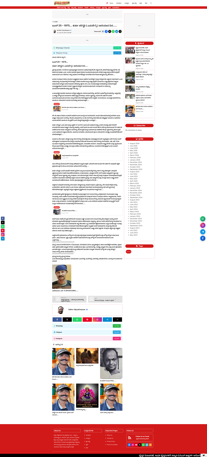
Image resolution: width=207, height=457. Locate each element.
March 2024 (134, 212)
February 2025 (135, 186)
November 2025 (136, 165)
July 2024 (133, 202)
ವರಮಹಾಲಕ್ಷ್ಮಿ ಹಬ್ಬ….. (81, 409)
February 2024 (135, 214)
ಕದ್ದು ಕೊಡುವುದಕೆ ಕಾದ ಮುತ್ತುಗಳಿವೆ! (84, 365)
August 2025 (134, 172)
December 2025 (136, 162)
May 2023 (133, 235)
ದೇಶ (146, 3)
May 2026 (133, 150)
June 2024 (134, 204)
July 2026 (133, 146)
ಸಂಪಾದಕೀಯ (115, 7)
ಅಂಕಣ (86, 7)
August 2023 (134, 228)
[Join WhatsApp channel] (202, 218)
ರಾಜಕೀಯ (80, 7)
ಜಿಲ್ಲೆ (68, 7)
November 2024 (136, 193)
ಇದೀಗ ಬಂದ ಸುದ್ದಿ (61, 7)
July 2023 (133, 230)
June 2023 (134, 233)
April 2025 (134, 181)
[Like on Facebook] (202, 238)
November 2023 (136, 221)
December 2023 (136, 219)
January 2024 (135, 216)
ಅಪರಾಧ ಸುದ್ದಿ (128, 251)
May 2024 (133, 207)
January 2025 (135, 188)
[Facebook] (3, 218)
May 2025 (133, 179)
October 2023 (135, 223)
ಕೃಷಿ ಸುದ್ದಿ (134, 3)
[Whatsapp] (3, 226)
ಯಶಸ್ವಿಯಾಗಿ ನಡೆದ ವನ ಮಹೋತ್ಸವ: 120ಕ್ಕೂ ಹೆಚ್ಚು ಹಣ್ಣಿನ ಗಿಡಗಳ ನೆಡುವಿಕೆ (144, 74)
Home (111, 3)
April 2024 (134, 209)
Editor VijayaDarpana (64, 30)
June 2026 (134, 148)
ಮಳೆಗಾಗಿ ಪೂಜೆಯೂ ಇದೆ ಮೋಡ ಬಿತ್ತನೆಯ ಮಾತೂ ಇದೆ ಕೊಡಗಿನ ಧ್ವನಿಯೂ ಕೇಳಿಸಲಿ (143, 98)
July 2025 (133, 174)
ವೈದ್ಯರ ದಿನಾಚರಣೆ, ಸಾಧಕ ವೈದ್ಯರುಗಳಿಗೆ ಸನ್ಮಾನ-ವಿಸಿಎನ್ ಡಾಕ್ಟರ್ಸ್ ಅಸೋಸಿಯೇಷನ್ (143, 50)
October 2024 (135, 195)
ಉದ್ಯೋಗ (127, 3)
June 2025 (134, 176)
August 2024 (134, 200)
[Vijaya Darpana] (62, 3)
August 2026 (134, 143)
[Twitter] (3, 222)
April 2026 (134, 153)
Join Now (117, 48)
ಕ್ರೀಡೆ (141, 3)
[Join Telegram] (202, 231)
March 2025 (134, 183)
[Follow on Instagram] (202, 225)
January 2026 (135, 160)
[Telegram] (3, 238)
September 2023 (136, 226)
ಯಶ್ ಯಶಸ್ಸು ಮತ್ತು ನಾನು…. (107, 412)
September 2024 (136, 197)
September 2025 (136, 169)
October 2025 (135, 167)
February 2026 (135, 158)
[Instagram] (3, 234)
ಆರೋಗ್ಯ (92, 7)
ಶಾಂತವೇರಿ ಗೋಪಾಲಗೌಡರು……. (108, 381)
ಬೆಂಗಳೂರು (118, 3)
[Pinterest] (3, 230)
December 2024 (136, 190)
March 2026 (134, 155)
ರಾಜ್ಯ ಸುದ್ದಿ (73, 7)
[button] (151, 3)
